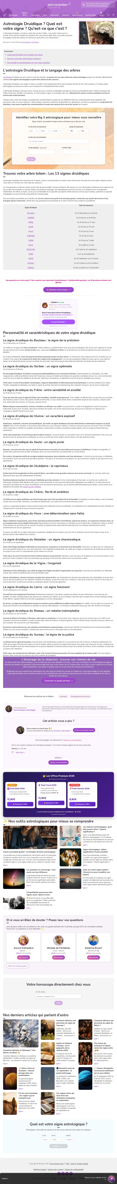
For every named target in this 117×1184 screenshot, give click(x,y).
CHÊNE (30, 240)
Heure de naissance (76, 127)
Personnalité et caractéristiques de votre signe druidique (28, 63)
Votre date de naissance (37, 127)
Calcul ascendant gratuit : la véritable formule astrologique (29, 852)
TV (108, 15)
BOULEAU (31, 213)
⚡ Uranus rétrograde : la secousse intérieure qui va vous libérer (104, 1070)
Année (68, 1135)
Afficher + (58, 758)
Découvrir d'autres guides (17, 966)
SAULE (30, 231)
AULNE (30, 227)
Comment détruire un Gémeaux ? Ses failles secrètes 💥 (19, 1051)
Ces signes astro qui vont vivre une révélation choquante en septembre (65, 1097)
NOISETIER (31, 249)
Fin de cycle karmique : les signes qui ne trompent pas (28, 1095)
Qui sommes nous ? (57, 1164)
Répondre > (20, 752)
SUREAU (31, 268)
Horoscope (13, 15)
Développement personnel (80, 696)
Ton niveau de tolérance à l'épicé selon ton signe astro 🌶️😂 (103, 1047)
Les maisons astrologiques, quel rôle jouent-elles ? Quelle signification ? (97, 829)
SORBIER (31, 218)
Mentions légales (40, 1169)
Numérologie (91, 15)
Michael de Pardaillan (58, 948)
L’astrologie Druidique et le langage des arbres (25, 55)
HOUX (30, 245)
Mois (54, 1135)
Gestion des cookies (55, 1169)
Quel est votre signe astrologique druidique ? (24, 59)
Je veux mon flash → (58, 322)
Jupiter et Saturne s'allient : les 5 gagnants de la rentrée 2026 (64, 1047)
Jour (44, 1135)
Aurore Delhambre (23, 948)
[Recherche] (113, 15)
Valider (58, 1003)
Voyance (65, 15)
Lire (4, 865)
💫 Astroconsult (77, 14)
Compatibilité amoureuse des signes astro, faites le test (39, 893)
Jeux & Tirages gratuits (79, 1164)
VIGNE (30, 254)
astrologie (8, 77)
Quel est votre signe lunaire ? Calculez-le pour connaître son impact (96, 872)
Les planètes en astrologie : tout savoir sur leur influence (41, 871)
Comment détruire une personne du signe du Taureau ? (66, 1023)
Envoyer (31, 159)
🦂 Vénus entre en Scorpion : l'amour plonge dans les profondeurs (27, 1072)
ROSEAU (31, 263)
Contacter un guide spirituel (57, 681)
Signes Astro (24, 14)
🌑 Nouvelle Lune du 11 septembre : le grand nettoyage (65, 1070)
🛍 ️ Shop (101, 14)
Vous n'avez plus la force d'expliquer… (57, 314)
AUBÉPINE (31, 236)
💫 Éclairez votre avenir (57, 290)
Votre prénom (37, 148)
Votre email (41, 992)
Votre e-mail (66, 148)
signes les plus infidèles (32, 487)
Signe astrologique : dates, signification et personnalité (95, 850)
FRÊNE (30, 222)
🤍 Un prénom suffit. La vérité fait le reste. (54, 317)
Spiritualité (54, 15)
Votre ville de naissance (37, 137)
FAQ (67, 1164)
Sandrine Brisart (93, 948)
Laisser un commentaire (58, 762)
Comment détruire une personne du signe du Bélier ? (104, 1023)
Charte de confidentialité (74, 1169)
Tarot (45, 15)
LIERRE (30, 258)
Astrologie (36, 15)
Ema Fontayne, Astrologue (30, 42)
